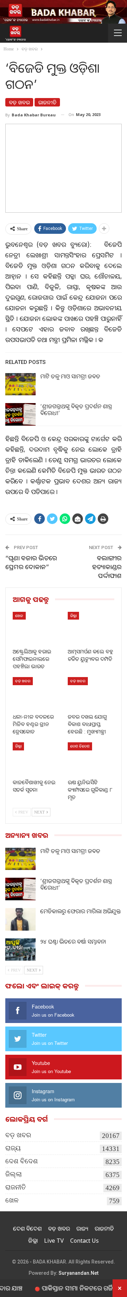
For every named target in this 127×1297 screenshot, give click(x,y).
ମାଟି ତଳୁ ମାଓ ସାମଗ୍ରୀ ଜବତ (70, 376)
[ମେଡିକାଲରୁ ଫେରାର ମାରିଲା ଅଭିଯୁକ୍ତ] (20, 919)
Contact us (84, 1240)
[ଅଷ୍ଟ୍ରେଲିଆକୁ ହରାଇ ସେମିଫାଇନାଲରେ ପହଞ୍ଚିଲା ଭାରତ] (36, 628)
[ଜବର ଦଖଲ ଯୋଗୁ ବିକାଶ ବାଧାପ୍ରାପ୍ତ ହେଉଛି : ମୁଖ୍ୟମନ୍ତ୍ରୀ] (91, 693)
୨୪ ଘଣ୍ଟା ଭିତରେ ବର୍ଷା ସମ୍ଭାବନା (73, 941)
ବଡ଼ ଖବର (19, 102)
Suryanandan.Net (78, 1273)
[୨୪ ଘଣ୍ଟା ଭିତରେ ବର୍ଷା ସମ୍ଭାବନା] (20, 949)
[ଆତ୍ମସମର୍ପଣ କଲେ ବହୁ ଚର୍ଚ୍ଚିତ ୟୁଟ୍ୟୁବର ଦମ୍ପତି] (91, 628)
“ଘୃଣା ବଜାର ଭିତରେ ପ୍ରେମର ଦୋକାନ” (31, 562)
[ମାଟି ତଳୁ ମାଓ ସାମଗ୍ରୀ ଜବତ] (20, 384)
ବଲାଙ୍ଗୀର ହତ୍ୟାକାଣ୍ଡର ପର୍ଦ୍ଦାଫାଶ (107, 567)
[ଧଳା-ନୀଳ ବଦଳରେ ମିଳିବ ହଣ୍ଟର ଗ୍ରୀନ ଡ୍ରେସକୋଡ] (36, 693)
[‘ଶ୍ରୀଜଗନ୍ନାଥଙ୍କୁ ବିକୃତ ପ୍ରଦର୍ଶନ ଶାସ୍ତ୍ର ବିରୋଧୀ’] (20, 414)
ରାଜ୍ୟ (13, 1148)
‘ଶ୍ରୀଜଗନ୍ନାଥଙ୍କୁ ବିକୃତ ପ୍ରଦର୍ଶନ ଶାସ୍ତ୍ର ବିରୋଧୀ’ (76, 409)
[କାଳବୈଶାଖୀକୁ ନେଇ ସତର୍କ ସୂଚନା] (36, 758)
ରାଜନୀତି (47, 102)
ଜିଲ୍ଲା (73, 615)
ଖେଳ (19, 615)
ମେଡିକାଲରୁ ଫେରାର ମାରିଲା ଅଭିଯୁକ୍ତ (80, 911)
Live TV (54, 1240)
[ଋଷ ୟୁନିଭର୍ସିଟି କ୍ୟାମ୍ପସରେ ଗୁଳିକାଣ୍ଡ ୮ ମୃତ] (91, 758)
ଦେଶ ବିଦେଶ (80, 746)
